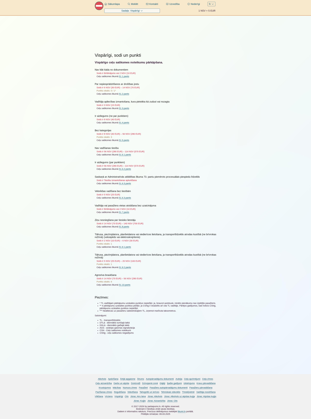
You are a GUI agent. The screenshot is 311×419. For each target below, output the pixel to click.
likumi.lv (182, 411)
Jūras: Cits (172, 401)
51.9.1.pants (125, 247)
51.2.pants (124, 94)
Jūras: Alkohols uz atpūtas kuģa (179, 396)
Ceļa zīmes (207, 379)
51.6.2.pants (125, 169)
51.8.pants (124, 226)
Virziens (109, 396)
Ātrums (140, 379)
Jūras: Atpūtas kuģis (206, 396)
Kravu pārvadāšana (206, 383)
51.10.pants (124, 285)
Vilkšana (99, 396)
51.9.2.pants (125, 267)
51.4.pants (124, 122)
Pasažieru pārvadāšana (200, 387)
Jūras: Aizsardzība (156, 401)
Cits (127, 396)
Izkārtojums (189, 383)
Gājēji (162, 383)
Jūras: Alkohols (155, 396)
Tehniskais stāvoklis (170, 392)
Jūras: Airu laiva (138, 396)
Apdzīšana (113, 379)
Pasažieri (143, 387)
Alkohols (102, 379)
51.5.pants (124, 140)
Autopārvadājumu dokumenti (160, 379)
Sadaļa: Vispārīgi (130, 10)
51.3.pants (124, 108)
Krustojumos (105, 387)
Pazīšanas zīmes (103, 392)
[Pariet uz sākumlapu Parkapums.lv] (99, 9)
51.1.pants (124, 76)
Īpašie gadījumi (174, 383)
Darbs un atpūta (121, 383)
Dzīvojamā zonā (150, 383)
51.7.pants (124, 212)
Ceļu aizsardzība (103, 383)
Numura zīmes (130, 387)
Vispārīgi (118, 396)
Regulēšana (120, 392)
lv (210, 4)
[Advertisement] (155, 33)
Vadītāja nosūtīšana (206, 392)
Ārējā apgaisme (127, 379)
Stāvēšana (132, 392)
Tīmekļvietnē (188, 392)
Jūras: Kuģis (140, 401)
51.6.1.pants (125, 154)
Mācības (117, 387)
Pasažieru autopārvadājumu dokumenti (169, 387)
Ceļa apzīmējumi (192, 379)
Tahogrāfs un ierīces (149, 392)
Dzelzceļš (135, 383)
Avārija (179, 379)
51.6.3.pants (125, 183)
